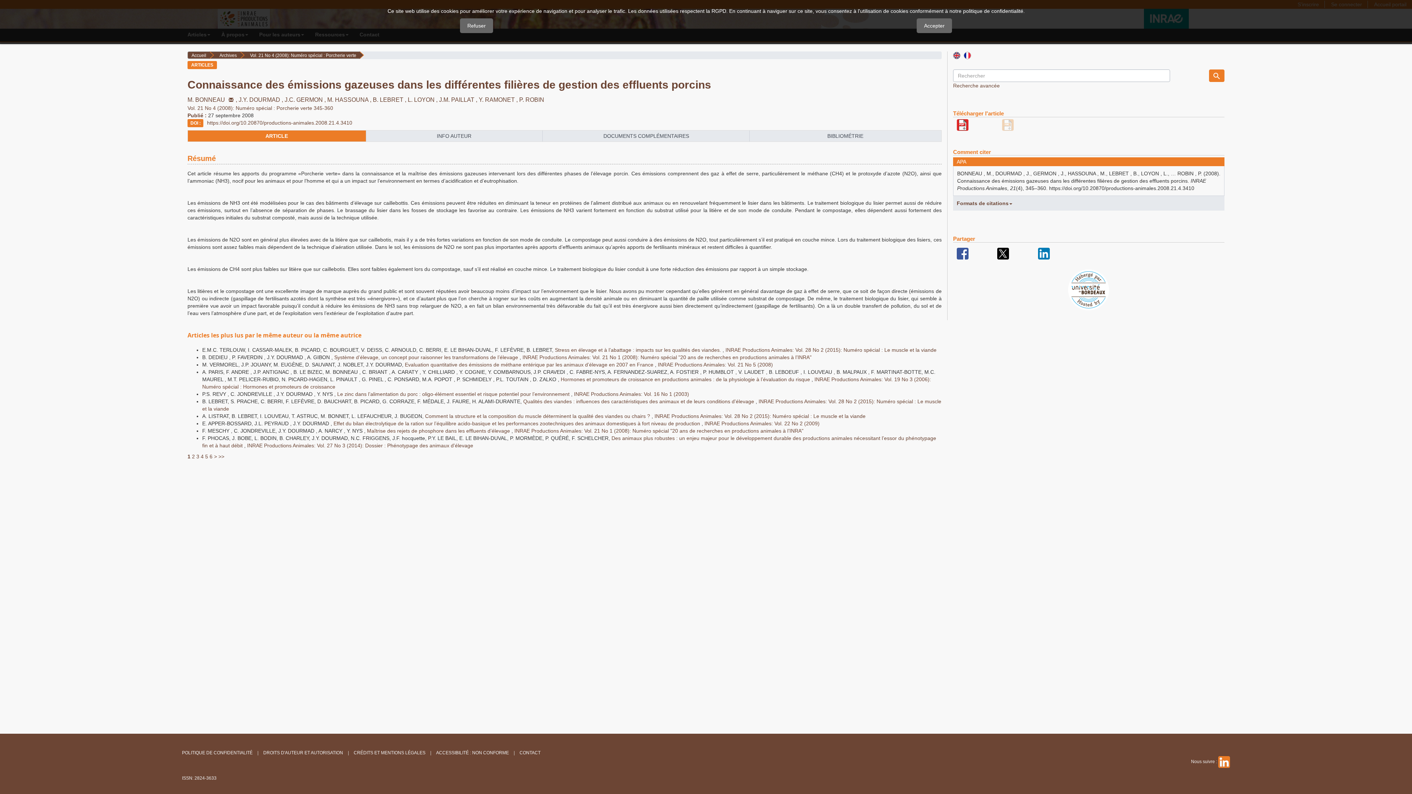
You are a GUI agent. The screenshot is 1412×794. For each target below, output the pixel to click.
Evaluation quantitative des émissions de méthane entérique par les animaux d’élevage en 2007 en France (530, 365)
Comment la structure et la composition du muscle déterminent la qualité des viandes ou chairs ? (538, 416)
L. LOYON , (423, 100)
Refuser (476, 26)
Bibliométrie (845, 136)
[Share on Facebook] (963, 253)
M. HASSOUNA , (350, 100)
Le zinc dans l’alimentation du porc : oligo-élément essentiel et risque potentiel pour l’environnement (454, 394)
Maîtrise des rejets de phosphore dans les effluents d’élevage (439, 431)
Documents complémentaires (646, 136)
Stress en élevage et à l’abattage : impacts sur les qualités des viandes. (639, 350)
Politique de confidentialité (217, 752)
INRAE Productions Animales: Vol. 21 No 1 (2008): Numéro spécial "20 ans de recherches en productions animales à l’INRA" (667, 357)
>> (221, 456)
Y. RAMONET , (499, 100)
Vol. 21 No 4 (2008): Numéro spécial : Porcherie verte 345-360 (260, 108)
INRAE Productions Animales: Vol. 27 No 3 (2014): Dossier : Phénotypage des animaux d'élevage (360, 445)
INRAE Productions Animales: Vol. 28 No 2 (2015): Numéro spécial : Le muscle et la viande (831, 350)
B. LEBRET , (390, 100)
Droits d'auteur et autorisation (303, 752)
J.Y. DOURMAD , (262, 100)
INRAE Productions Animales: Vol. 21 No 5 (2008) (715, 365)
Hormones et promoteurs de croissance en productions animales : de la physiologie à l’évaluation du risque (686, 379)
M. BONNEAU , (213, 100)
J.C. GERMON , (306, 100)
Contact (530, 752)
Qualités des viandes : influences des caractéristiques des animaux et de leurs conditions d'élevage (639, 401)
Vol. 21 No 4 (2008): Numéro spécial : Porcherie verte (303, 55)
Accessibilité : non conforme (472, 752)
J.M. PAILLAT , (459, 100)
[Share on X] (1003, 253)
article (276, 136)
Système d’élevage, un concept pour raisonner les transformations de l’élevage (427, 357)
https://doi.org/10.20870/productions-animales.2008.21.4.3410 (279, 123)
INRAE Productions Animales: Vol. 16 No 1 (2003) (631, 394)
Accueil (199, 55)
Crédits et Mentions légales (389, 752)
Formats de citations (983, 203)
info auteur (454, 136)
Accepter (934, 26)
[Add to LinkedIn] (1044, 253)
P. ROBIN (531, 100)
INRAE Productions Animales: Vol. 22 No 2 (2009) (762, 423)
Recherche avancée (976, 86)
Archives (228, 55)
